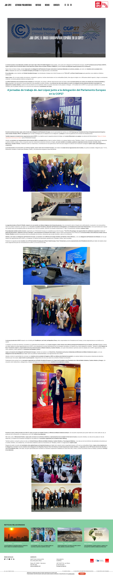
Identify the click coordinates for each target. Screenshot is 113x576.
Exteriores (60, 543)
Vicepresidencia (18, 543)
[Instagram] (11, 559)
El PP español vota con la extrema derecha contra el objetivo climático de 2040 (42, 546)
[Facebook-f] (7, 559)
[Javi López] (101, 4)
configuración (71, 573)
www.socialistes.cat (35, 566)
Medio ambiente (8, 543)
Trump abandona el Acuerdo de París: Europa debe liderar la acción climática (69, 546)
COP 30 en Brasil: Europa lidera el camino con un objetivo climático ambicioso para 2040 (95, 546)
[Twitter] (4, 559)
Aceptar (82, 573)
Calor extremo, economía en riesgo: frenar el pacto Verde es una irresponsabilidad (16, 546)
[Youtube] (9, 559)
